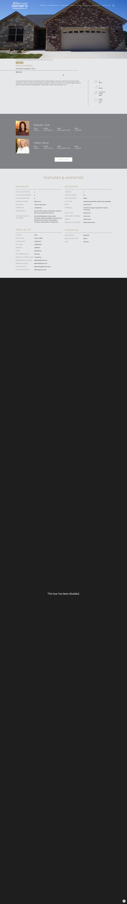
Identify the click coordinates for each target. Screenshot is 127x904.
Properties (43, 5)
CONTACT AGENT (63, 159)
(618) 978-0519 (48, 130)
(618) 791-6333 (48, 148)
